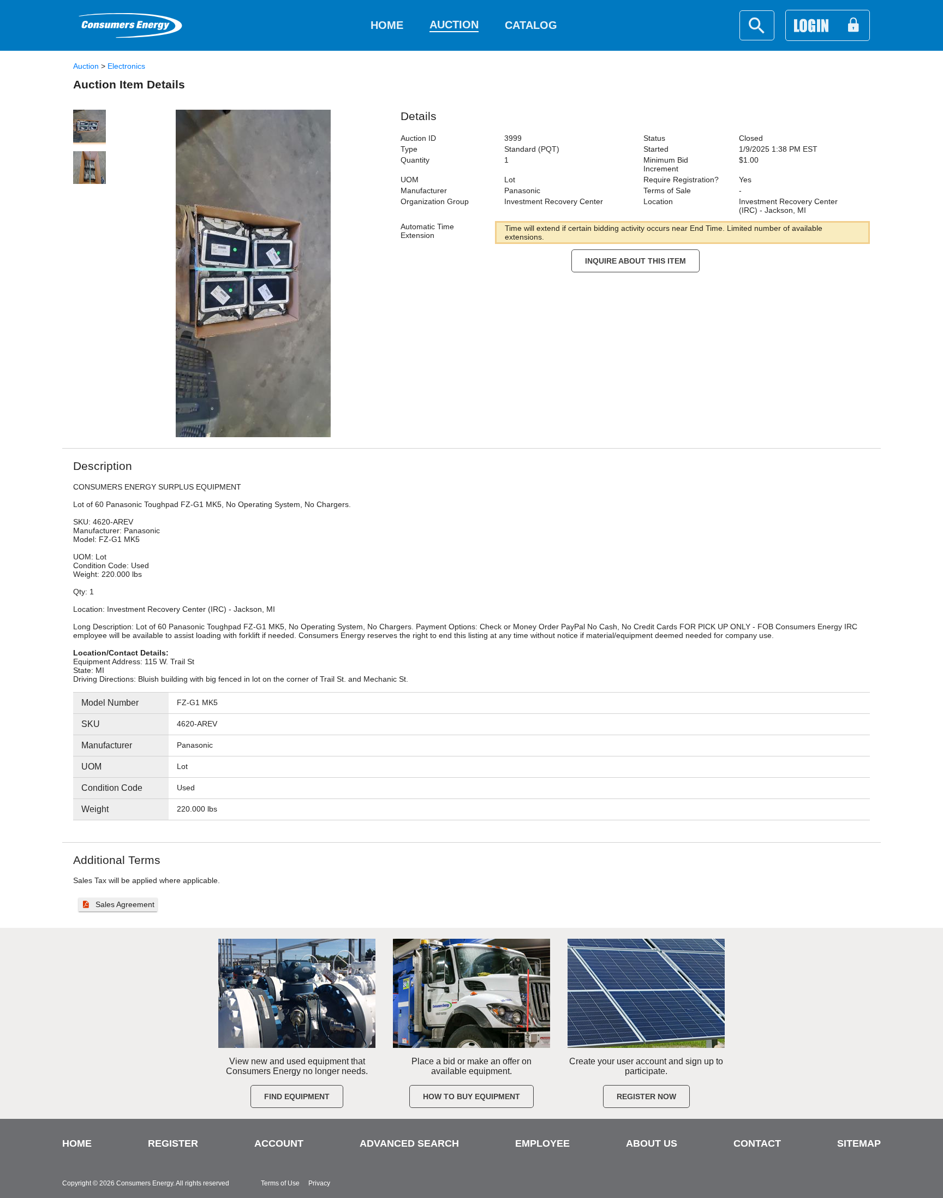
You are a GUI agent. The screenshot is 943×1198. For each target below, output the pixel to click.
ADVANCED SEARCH (409, 1143)
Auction (86, 66)
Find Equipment (297, 1096)
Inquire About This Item (635, 261)
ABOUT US (651, 1143)
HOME (77, 1143)
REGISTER (173, 1143)
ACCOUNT (278, 1143)
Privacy (319, 1183)
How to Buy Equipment (471, 1096)
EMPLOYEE (542, 1143)
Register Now (646, 1096)
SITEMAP (859, 1143)
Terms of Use (280, 1183)
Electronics (126, 66)
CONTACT (757, 1143)
